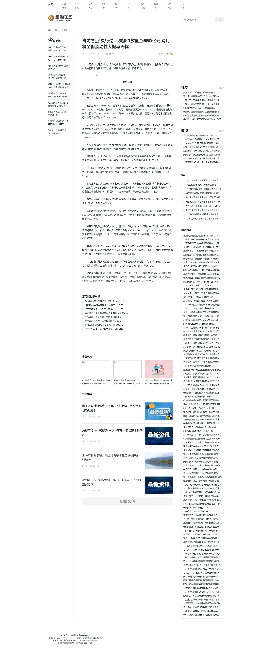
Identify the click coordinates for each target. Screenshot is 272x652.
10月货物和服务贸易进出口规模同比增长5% (202, 477)
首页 (50, 5)
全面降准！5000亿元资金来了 (196, 507)
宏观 (156, 7)
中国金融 (94, 638)
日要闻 (54, 40)
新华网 (112, 53)
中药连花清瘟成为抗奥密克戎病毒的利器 (201, 115)
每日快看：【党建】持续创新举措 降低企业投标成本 (206, 607)
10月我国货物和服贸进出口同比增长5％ (200, 454)
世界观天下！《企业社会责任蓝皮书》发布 (202, 603)
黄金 (90, 7)
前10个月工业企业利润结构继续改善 (199, 389)
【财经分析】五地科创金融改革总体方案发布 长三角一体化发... (211, 530)
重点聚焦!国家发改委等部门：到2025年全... (105, 301)
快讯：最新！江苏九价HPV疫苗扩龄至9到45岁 (204, 615)
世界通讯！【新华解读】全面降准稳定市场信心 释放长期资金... (211, 549)
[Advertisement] (226, 60)
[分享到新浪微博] (167, 54)
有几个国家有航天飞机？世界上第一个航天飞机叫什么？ (208, 316)
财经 (77, 7)
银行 (117, 4)
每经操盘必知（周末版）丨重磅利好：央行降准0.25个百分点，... (212, 423)
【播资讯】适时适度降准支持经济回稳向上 (202, 484)
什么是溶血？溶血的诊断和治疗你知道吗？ (202, 277)
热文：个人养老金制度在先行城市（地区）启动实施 (206, 561)
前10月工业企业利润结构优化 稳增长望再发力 (106, 313)
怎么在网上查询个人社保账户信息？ (199, 323)
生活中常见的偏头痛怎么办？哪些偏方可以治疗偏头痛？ (208, 327)
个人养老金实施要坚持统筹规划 (197, 366)
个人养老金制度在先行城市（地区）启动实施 (203, 569)
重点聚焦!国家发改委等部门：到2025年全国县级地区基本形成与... (212, 135)
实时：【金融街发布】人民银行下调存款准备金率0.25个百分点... (211, 557)
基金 (143, 4)
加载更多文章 (127, 501)
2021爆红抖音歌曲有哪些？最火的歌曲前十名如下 (205, 304)
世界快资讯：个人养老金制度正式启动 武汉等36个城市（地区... (211, 442)
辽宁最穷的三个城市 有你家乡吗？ (198, 297)
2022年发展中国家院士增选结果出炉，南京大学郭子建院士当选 (211, 492)
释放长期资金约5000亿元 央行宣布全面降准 (203, 446)
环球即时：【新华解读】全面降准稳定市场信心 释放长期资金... (210, 523)
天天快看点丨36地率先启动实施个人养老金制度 (204, 435)
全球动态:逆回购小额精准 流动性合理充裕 (204, 214)
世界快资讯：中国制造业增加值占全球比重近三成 (208, 218)
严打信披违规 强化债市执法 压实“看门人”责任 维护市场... (208, 350)
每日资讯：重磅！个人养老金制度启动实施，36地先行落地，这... (212, 469)
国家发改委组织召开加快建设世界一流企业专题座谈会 (207, 576)
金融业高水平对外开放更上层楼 (197, 396)
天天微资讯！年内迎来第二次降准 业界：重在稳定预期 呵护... (210, 515)
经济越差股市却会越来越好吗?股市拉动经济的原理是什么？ (58, 105)
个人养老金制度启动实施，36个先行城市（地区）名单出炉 (209, 592)
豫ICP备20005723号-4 (67, 643)
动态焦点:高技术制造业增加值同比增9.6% (204, 193)
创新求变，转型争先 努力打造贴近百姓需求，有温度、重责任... (211, 100)
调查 (169, 4)
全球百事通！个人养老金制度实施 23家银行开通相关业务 (208, 465)
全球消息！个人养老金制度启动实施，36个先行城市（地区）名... (212, 595)
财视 (64, 7)
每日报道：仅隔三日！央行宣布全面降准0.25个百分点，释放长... (212, 534)
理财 (156, 4)
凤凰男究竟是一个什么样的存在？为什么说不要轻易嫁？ (208, 274)
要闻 (64, 4)
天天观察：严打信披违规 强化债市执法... (104, 321)
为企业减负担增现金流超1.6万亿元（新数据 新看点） (209, 197)
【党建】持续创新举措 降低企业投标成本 (201, 599)
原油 (129, 4)
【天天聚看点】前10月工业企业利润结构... (105, 329)
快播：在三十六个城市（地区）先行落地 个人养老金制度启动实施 (212, 496)
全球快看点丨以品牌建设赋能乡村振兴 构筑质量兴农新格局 (212, 210)
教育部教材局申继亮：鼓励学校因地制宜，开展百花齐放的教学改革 (213, 400)
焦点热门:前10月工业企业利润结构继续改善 (202, 369)
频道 (143, 7)
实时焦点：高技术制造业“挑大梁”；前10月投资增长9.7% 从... (210, 373)
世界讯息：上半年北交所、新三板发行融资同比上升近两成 (211, 206)
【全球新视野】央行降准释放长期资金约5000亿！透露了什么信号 (212, 553)
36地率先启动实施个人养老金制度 (198, 431)
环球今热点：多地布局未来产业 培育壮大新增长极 (205, 339)
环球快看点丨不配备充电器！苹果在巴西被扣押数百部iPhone (210, 251)
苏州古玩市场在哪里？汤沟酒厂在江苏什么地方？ (205, 320)
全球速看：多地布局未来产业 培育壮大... (104, 317)
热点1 (130, 7)
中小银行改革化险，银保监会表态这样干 (204, 189)
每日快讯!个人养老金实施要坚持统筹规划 (201, 381)
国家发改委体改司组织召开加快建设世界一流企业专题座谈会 (210, 584)
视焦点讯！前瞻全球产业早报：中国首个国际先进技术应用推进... (212, 335)
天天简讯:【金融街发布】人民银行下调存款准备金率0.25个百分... (212, 546)
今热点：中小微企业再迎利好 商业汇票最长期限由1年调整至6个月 (212, 262)
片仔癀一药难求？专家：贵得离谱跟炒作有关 (203, 289)
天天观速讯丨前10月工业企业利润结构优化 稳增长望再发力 (209, 293)
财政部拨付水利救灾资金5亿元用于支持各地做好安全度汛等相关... (215, 180)
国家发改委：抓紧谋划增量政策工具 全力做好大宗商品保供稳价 (214, 201)
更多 (221, 88)
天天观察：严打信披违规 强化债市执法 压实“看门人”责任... (209, 154)
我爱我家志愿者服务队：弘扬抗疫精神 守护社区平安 (206, 111)
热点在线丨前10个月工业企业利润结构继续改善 (204, 362)
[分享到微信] (171, 54)
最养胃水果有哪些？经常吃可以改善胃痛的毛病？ (205, 300)
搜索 (219, 19)
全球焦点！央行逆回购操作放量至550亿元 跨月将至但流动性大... (212, 255)
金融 (104, 4)
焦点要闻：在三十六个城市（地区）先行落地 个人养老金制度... (211, 480)
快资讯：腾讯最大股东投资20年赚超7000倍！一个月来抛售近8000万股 (215, 266)
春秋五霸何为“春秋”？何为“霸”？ (197, 285)
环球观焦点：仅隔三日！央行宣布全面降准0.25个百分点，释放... (212, 526)
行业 (77, 4)
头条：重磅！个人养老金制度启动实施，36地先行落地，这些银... (212, 458)
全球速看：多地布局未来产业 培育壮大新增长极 (204, 151)
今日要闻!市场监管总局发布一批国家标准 (104, 325)
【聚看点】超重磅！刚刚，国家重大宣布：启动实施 (206, 611)
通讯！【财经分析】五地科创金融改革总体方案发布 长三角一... (211, 538)
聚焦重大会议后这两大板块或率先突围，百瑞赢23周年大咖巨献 (211, 92)
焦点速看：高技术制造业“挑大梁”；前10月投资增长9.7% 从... (210, 377)
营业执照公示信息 (85, 643)
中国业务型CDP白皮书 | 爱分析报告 (199, 108)
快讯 (57, 30)
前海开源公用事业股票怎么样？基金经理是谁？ (204, 281)
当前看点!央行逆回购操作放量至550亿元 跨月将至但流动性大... (211, 139)
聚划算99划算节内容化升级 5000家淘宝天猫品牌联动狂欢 (209, 96)
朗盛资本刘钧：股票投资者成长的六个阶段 (202, 119)
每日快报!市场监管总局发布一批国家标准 (201, 385)
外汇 (117, 7)
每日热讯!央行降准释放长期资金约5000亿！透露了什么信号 (209, 519)
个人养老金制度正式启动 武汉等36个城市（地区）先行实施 (209, 438)
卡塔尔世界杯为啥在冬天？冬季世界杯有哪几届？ (205, 312)
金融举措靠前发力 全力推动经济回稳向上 (201, 415)
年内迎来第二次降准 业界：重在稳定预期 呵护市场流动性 (208, 542)
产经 (169, 7)
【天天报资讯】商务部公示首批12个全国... (105, 309)
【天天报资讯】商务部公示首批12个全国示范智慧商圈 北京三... (211, 143)
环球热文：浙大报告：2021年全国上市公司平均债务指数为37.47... (212, 247)
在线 (100, 638)
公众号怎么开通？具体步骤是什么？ (199, 308)
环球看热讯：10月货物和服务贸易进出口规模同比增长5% (208, 500)
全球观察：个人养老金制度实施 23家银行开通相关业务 (207, 450)
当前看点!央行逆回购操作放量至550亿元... (105, 305)
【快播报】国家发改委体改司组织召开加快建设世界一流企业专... (212, 588)
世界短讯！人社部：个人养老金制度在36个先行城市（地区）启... (212, 572)
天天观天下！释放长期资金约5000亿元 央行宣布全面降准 (208, 461)
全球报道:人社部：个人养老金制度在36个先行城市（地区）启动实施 (213, 565)
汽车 (182, 7)
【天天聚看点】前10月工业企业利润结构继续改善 (205, 162)
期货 (104, 7)
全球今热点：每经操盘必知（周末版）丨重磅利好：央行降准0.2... (212, 427)
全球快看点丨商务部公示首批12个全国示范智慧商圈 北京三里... (211, 258)
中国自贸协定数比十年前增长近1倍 (201, 184)
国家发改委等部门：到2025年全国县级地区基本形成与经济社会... (212, 270)
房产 (90, 4)
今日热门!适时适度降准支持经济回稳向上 (201, 488)
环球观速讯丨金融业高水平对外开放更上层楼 (203, 392)
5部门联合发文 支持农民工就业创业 (199, 408)
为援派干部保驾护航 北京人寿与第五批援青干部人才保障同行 (210, 104)
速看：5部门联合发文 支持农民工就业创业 (202, 404)
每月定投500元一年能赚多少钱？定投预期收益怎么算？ (59, 87)
